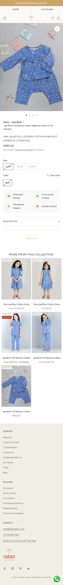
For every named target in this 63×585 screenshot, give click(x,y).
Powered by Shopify (42, 577)
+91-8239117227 (11, 535)
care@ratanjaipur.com (13, 529)
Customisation (10, 447)
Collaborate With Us (12, 457)
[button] (53, 175)
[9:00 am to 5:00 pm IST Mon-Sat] (19, 541)
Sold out (31, 238)
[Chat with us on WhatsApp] (56, 579)
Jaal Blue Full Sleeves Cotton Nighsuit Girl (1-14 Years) (46, 358)
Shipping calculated (24, 150)
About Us (7, 437)
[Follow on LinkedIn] (28, 568)
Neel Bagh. (17, 122)
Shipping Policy (10, 508)
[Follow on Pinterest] (20, 568)
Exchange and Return (13, 503)
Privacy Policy (9, 493)
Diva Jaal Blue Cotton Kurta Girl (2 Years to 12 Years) (16, 304)
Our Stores (8, 462)
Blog (5, 472)
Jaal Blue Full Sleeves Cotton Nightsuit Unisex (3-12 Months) (16, 411)
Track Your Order (11, 442)
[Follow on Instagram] (12, 568)
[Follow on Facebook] (4, 568)
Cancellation (9, 498)
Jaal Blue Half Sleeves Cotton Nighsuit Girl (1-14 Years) (16, 358)
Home (6, 122)
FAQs (5, 467)
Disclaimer (8, 488)
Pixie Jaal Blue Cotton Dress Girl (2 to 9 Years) (46, 304)
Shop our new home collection (31, 3)
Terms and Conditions (13, 513)
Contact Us (8, 452)
